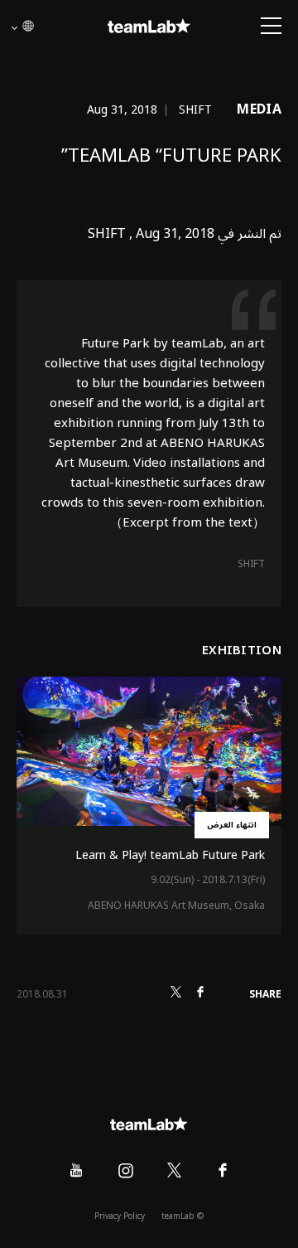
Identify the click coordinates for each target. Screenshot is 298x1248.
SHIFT (251, 564)
